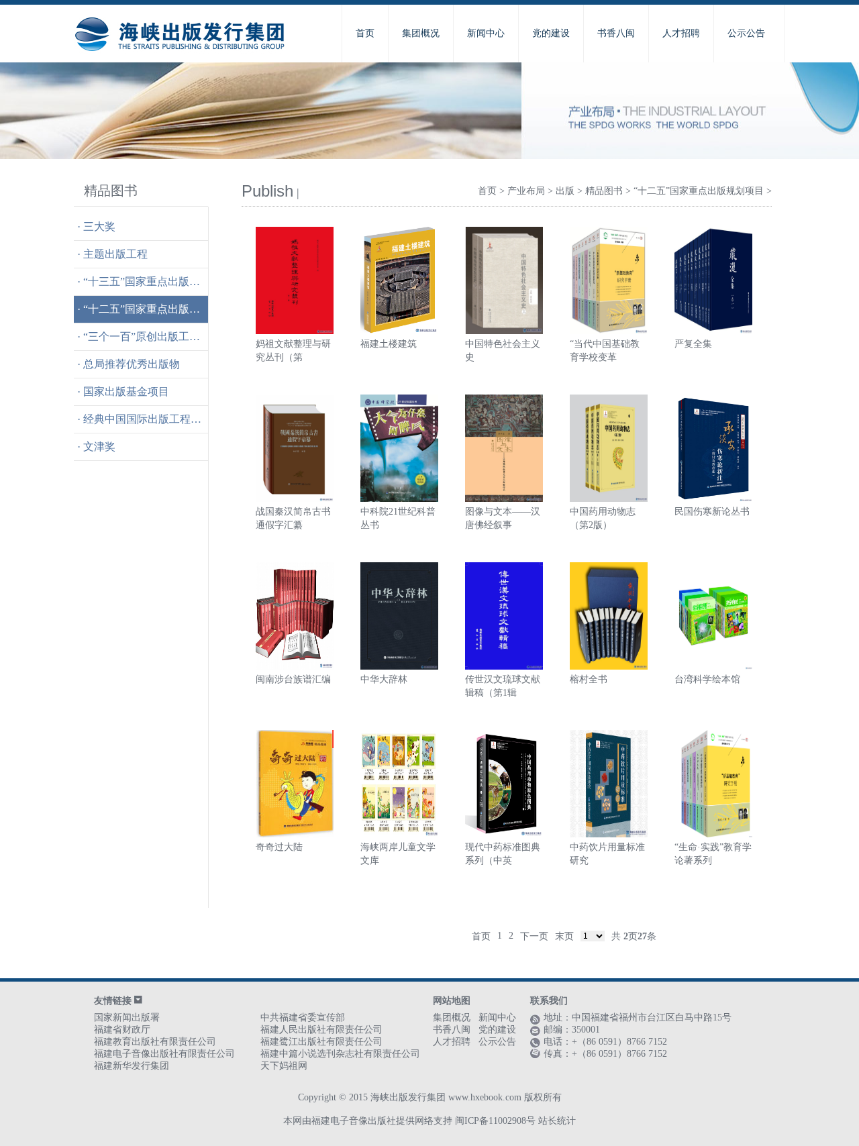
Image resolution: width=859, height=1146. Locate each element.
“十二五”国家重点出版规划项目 (157, 309)
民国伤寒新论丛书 (712, 512)
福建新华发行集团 (131, 1066)
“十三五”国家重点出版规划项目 (157, 281)
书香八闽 (616, 33)
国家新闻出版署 (127, 1017)
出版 (565, 191)
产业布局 (526, 191)
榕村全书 (588, 679)
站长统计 (557, 1121)
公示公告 (746, 33)
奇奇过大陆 (279, 847)
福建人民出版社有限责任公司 (321, 1030)
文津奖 (99, 446)
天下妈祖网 (283, 1066)
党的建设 (551, 33)
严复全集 (693, 344)
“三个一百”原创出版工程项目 (152, 336)
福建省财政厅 (122, 1030)
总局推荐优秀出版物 (131, 364)
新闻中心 (486, 33)
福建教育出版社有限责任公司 (155, 1042)
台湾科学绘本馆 (707, 679)
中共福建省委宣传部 (302, 1017)
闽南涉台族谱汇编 (293, 679)
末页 (564, 936)
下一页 (534, 936)
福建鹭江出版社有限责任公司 (321, 1042)
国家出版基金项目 (126, 391)
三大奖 (99, 226)
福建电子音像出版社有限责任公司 (164, 1054)
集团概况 (421, 33)
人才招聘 (681, 33)
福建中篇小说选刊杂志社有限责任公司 (340, 1054)
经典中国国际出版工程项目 (147, 419)
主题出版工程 (115, 254)
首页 (365, 33)
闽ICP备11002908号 (495, 1121)
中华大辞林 (383, 679)
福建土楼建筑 (388, 344)
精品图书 (604, 191)
